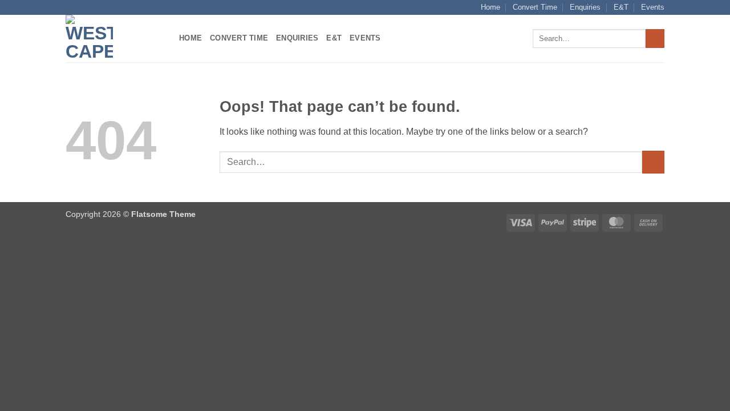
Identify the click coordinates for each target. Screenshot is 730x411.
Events (652, 7)
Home (490, 7)
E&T (621, 7)
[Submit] (655, 39)
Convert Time (535, 7)
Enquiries (585, 7)
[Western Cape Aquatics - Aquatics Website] (114, 38)
